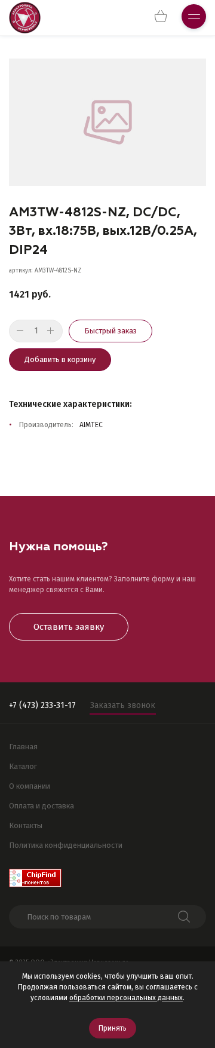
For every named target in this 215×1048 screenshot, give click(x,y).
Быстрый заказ (110, 330)
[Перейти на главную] (25, 17)
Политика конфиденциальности (65, 845)
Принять (113, 1028)
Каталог (23, 766)
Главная (23, 746)
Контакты (25, 825)
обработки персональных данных (126, 998)
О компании (29, 786)
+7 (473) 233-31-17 (42, 705)
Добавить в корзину (60, 359)
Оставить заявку (68, 626)
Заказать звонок (122, 705)
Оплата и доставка (41, 805)
